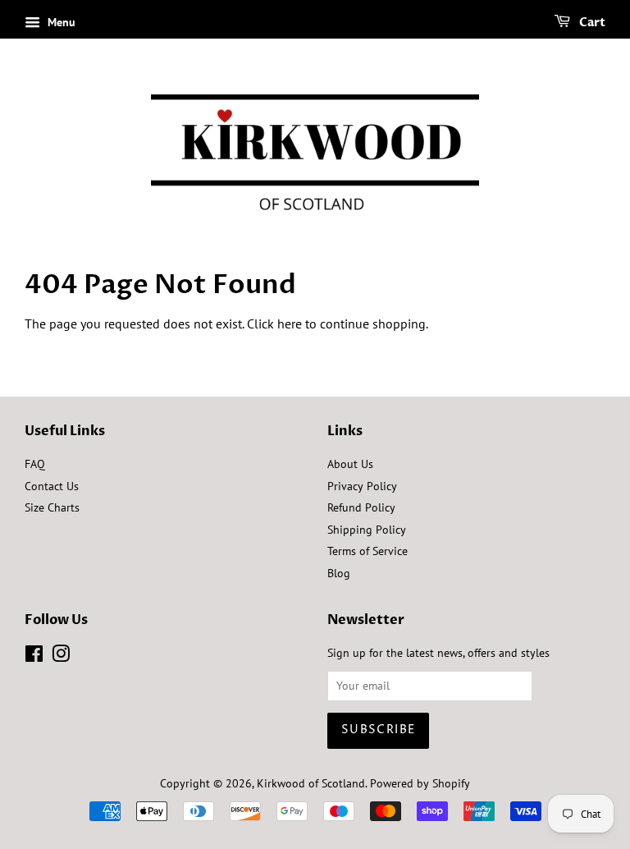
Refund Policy (361, 507)
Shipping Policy (366, 529)
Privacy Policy (362, 486)
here (289, 323)
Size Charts (52, 507)
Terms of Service (367, 551)
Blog (338, 573)
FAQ (35, 464)
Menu (59, 22)
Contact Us (52, 486)
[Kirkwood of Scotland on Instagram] (61, 656)
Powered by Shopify (420, 783)
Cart (591, 22)
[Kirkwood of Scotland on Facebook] (34, 656)
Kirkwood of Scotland (311, 783)
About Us (350, 464)
